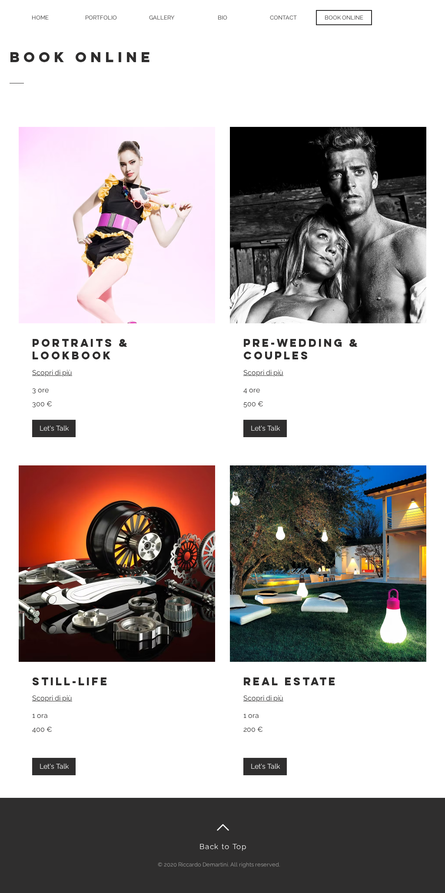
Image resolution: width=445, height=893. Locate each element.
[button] (54, 428)
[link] (117, 349)
